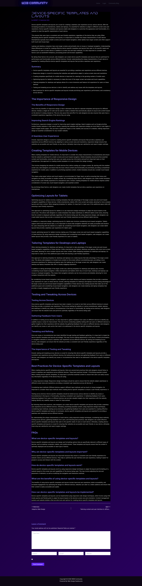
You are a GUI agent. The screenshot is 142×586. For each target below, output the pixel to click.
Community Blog (114, 3)
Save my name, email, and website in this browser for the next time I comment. (55, 559)
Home (98, 3)
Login (104, 3)
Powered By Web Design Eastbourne (71, 581)
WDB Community (35, 3)
